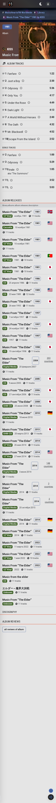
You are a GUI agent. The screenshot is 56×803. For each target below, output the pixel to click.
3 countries (48, 485)
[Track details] (19, 73)
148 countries (48, 465)
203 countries (48, 359)
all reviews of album (14, 629)
